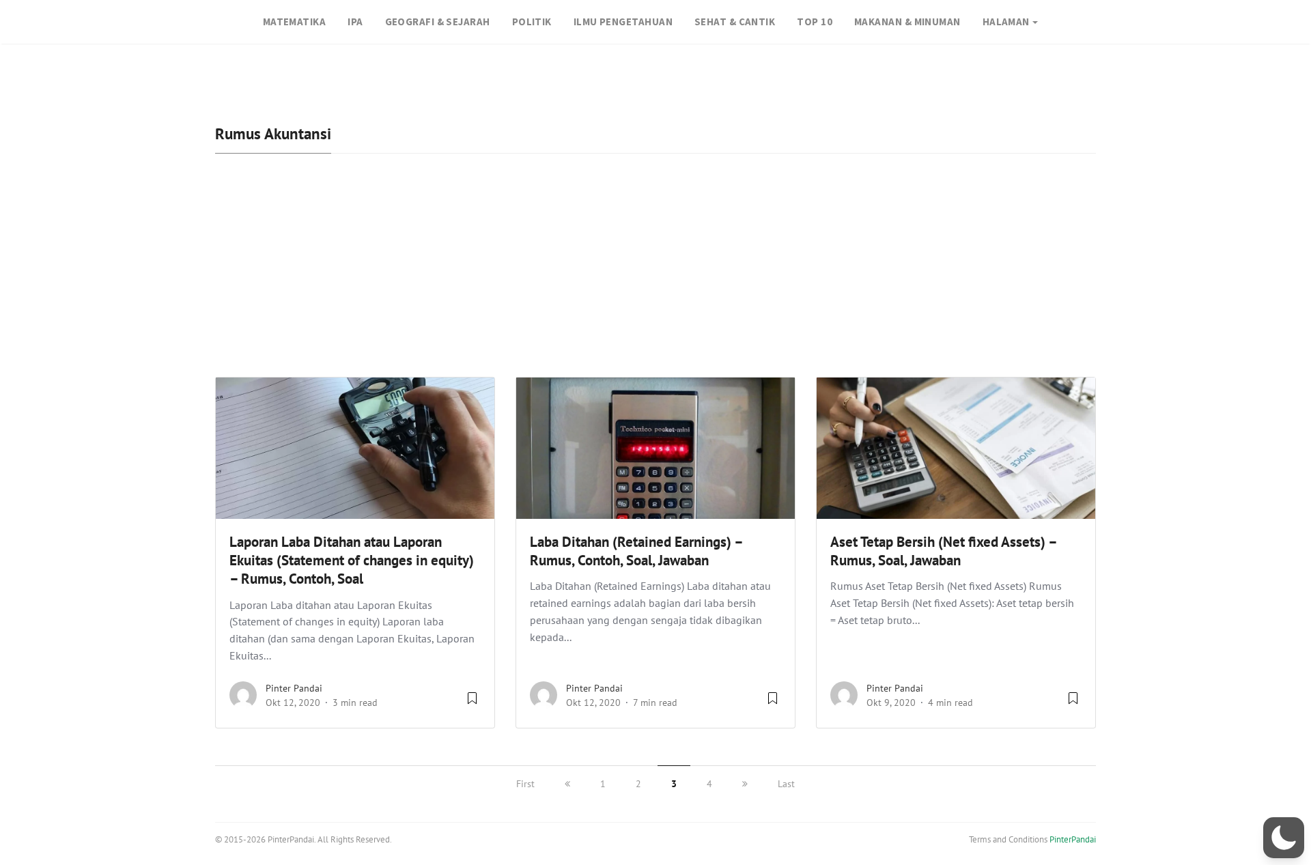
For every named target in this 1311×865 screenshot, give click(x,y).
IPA (355, 21)
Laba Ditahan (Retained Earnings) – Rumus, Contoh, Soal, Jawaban (636, 551)
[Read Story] (472, 703)
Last (786, 784)
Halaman (1006, 21)
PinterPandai (1072, 839)
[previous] (567, 784)
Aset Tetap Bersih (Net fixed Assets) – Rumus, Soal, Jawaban (943, 551)
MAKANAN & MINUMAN (907, 21)
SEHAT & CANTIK (734, 21)
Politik (532, 21)
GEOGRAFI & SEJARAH (437, 21)
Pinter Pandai (294, 688)
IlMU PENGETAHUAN (623, 21)
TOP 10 (814, 21)
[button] (1283, 837)
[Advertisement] (655, 274)
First (525, 784)
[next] (745, 784)
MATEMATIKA (294, 21)
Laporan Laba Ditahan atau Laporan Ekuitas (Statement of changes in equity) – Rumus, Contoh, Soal (351, 561)
